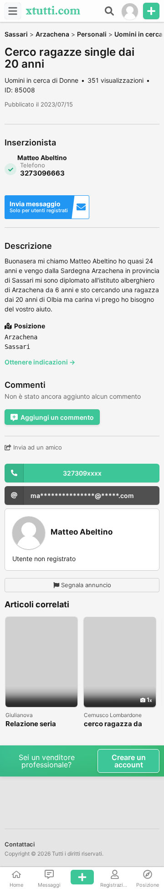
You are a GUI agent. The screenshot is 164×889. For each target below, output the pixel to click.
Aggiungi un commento (57, 417)
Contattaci (20, 844)
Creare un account (129, 761)
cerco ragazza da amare (113, 724)
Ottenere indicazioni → (40, 362)
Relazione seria (30, 724)
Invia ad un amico (36, 447)
